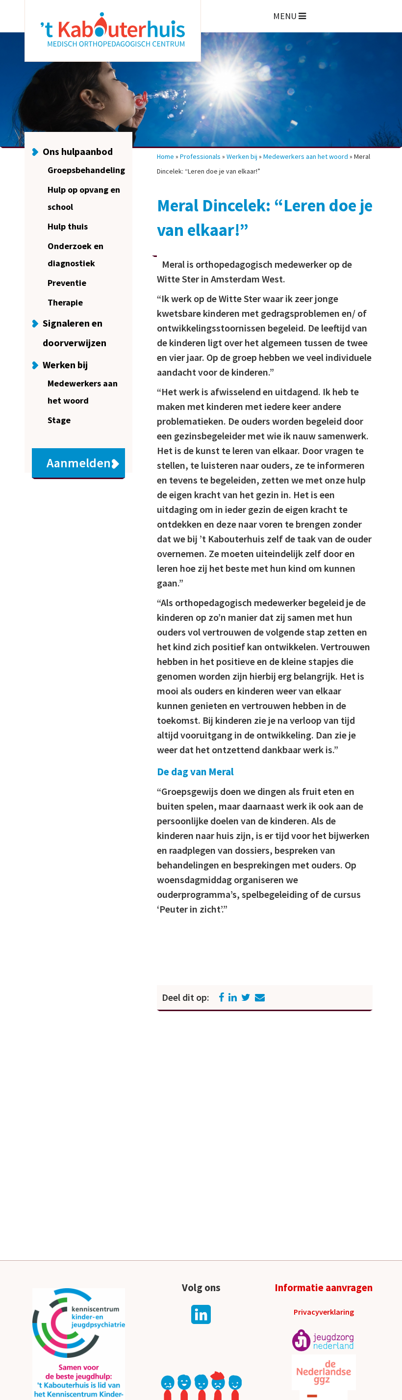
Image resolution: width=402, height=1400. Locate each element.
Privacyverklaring (324, 1312)
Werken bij (65, 364)
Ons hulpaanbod (78, 151)
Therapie (65, 302)
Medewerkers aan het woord (305, 156)
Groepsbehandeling (86, 170)
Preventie (67, 282)
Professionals (200, 156)
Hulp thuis (68, 226)
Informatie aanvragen (324, 1287)
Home (165, 156)
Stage (59, 420)
